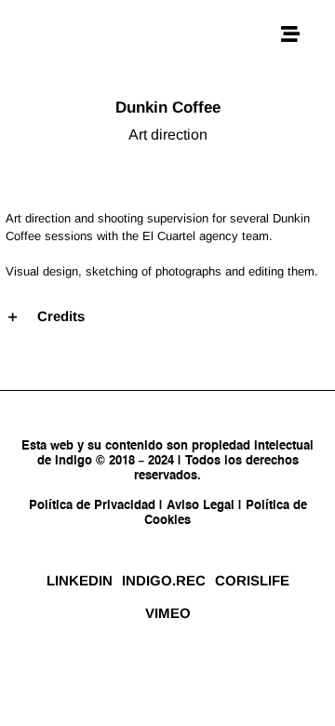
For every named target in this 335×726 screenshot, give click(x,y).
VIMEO (168, 613)
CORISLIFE (252, 580)
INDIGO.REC (164, 580)
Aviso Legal (200, 506)
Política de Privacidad (94, 506)
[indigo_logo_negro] (80, 26)
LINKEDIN (80, 580)
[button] (167, 316)
